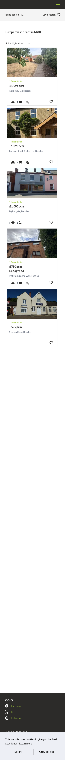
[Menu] (58, 4)
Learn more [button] (25, 743)
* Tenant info (16, 81)
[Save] (51, 101)
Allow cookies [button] (46, 751)
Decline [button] (19, 751)
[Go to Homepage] (32, 4)
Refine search (12, 14)
